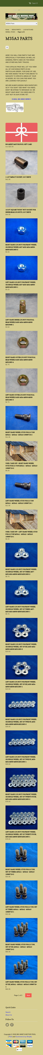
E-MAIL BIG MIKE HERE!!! (21, 99)
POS (10, 1037)
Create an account (27, 10)
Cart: (34, 3)
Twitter (7, 1025)
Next (28, 995)
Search (8, 1012)
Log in (15, 10)
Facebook (12, 1025)
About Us (9, 1015)
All (7, 47)
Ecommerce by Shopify (24, 1037)
